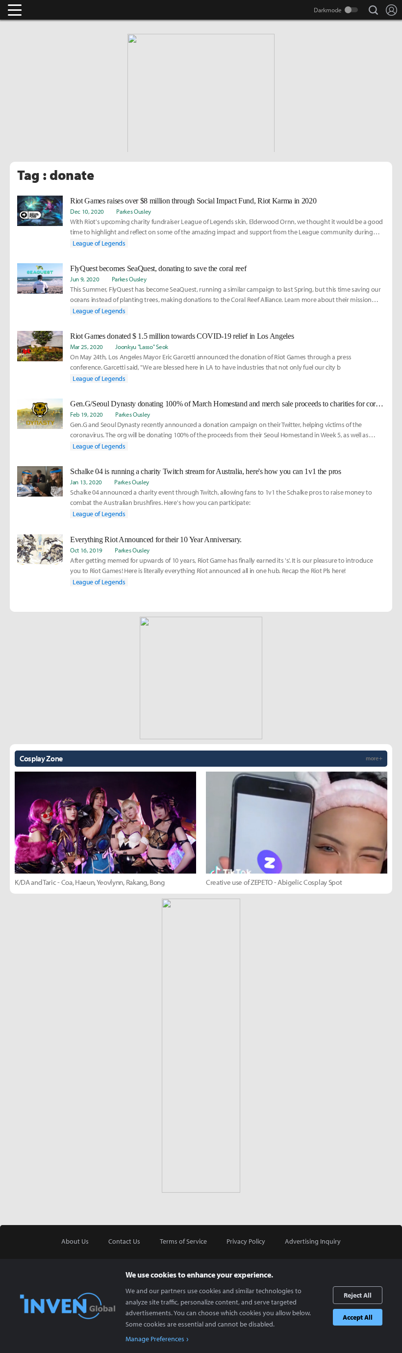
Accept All (358, 1317)
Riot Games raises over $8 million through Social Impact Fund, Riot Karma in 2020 (193, 201)
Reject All (358, 1295)
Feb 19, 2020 (86, 414)
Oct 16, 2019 (86, 550)
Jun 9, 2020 (84, 279)
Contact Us (124, 1241)
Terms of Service (183, 1241)
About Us (75, 1241)
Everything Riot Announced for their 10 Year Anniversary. (156, 539)
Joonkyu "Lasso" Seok (141, 347)
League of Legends (99, 243)
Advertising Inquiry (313, 1241)
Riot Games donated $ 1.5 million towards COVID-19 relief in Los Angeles (182, 336)
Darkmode (328, 10)
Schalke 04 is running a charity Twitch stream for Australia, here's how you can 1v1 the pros (205, 471)
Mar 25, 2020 (86, 347)
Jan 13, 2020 (86, 482)
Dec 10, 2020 (87, 211)
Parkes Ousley (133, 211)
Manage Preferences (155, 1338)
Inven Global (52, 10)
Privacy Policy (245, 1241)
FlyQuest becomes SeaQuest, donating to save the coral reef (158, 268)
